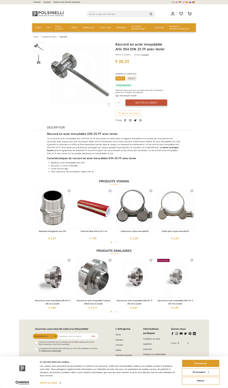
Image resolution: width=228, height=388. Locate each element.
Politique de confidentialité (51, 351)
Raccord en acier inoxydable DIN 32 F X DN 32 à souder (52, 302)
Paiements (147, 349)
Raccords (63, 37)
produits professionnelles (179, 27)
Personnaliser (199, 372)
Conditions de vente (151, 339)
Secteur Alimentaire (138, 27)
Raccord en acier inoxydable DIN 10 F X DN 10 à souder (175, 302)
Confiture (105, 27)
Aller (93, 336)
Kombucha (88, 27)
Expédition (147, 344)
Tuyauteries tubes (49, 37)
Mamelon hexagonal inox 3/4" (52, 231)
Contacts (37, 2)
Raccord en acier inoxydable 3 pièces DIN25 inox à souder (93, 302)
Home (38, 27)
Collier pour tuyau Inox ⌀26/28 (134, 231)
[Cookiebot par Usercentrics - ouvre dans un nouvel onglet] (22, 383)
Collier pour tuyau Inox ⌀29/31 (175, 231)
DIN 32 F (131, 78)
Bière (74, 27)
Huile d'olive (59, 27)
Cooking (159, 27)
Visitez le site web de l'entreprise (67, 2)
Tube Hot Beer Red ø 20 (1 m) (93, 231)
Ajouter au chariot (146, 102)
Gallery (118, 350)
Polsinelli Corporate (123, 355)
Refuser (200, 381)
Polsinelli (144, 55)
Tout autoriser (200, 363)
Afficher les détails (48, 383)
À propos (47, 2)
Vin (48, 27)
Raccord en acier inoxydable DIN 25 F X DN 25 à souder (134, 302)
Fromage (121, 27)
